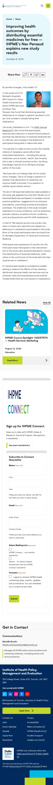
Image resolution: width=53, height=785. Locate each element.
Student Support (35, 736)
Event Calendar (9, 727)
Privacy (30, 718)
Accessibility (33, 722)
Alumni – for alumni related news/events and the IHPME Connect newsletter (21, 565)
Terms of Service (33, 766)
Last (11, 489)
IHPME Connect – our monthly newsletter (22, 554)
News (18, 19)
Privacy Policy (14, 766)
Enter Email (13, 517)
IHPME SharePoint (35, 731)
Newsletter (7, 740)
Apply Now (7, 736)
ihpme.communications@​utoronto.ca (19, 645)
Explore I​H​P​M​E (48, 5)
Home (9, 19)
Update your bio (34, 740)
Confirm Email (15, 529)
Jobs (4, 722)
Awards (5, 731)
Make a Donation (35, 727)
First (11, 477)
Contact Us (7, 718)
